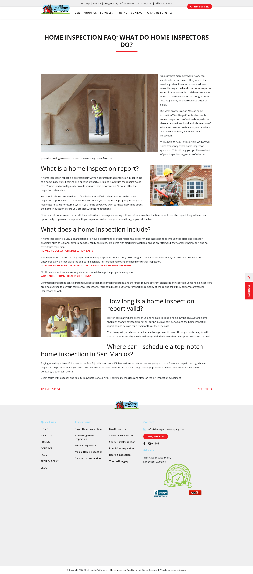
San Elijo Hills (94, 363)
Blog (44, 467)
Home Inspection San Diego (123, 570)
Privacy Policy (50, 461)
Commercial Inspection (88, 458)
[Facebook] (144, 443)
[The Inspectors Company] (55, 12)
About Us (90, 12)
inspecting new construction (63, 158)
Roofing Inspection (120, 454)
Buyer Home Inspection (88, 429)
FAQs (44, 454)
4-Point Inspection (85, 445)
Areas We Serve (157, 12)
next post (204, 389)
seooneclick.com (178, 570)
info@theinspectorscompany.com (136, 3)
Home (76, 12)
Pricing (122, 12)
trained (164, 119)
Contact (137, 12)
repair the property (117, 200)
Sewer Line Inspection (121, 435)
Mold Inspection (118, 429)
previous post (51, 389)
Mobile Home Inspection (88, 452)
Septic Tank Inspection (122, 442)
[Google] (150, 443)
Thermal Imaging (118, 461)
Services (105, 12)
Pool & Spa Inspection (121, 448)
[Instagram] (157, 443)
